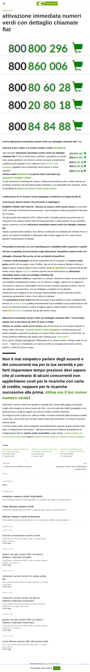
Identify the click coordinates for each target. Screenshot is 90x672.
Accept (56, 668)
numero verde (19, 303)
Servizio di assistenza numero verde (21, 535)
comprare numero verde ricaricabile (22, 496)
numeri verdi (7, 10)
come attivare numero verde (18, 506)
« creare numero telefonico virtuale (17, 467)
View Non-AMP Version (52, 664)
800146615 (59, 148)
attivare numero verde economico (21, 516)
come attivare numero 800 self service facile (25, 641)
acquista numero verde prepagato (42, 330)
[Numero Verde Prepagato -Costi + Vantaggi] (47, 3)
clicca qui (26, 271)
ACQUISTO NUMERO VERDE (16, 178)
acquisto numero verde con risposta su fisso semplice (59, 437)
